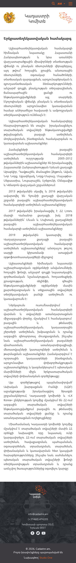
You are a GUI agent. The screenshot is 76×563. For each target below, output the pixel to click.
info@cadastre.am (38, 514)
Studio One (45, 557)
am (60, 3)
